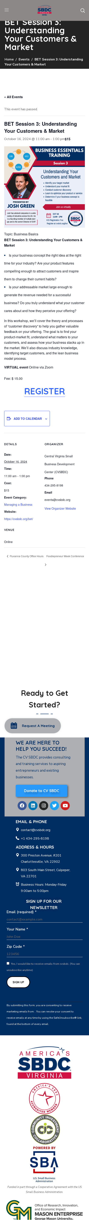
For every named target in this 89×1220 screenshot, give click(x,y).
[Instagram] (43, 805)
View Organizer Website (60, 508)
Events (24, 59)
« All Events (13, 96)
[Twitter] (54, 805)
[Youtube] (65, 805)
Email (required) (22, 911)
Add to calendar (28, 418)
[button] (83, 10)
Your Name (17, 929)
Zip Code (16, 946)
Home (9, 59)
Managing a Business (18, 504)
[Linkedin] (32, 805)
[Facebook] (22, 805)
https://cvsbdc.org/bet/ (18, 519)
